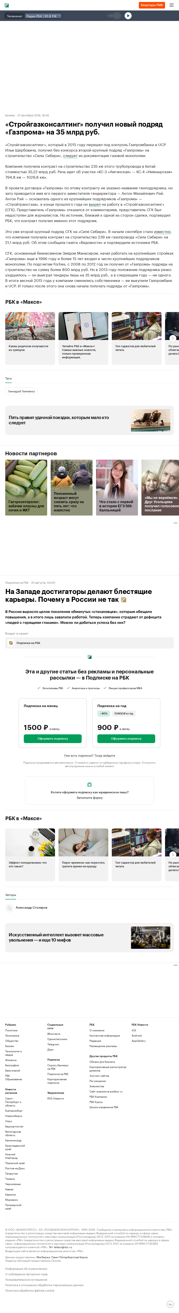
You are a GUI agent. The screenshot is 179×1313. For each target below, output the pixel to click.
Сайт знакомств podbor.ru (106, 1091)
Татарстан (11, 1173)
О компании (97, 1030)
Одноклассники (57, 1039)
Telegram (53, 1044)
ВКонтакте (53, 1033)
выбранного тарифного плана (121, 762)
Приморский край (13, 1206)
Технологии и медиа (13, 1052)
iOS (134, 1030)
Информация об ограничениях (26, 1268)
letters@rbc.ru (63, 1247)
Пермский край (15, 1163)
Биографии (12, 1065)
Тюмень (10, 1178)
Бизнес (10, 115)
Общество (11, 1040)
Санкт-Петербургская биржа (69, 1257)
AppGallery (139, 1040)
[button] (30, 338)
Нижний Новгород (11, 1155)
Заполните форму (90, 797)
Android (137, 1035)
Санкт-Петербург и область (13, 1101)
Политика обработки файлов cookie (29, 1290)
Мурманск (11, 1199)
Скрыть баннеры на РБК (57, 1066)
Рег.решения (98, 1081)
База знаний (12, 1070)
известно (162, 231)
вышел (95, 204)
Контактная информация (105, 1035)
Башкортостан (14, 1126)
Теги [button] (8, 378)
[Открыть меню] (172, 5)
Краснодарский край (15, 1147)
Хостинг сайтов (99, 1075)
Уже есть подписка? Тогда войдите (89, 755)
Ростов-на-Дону (15, 1168)
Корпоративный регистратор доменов (108, 1068)
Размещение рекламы (103, 1046)
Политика (11, 1030)
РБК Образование (13, 1077)
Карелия (10, 1194)
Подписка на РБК (57, 1074)
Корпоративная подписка (57, 1080)
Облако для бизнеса (102, 1061)
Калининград (13, 1140)
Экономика (12, 1035)
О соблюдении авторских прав (26, 1274)
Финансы (11, 1060)
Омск (8, 1121)
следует (70, 155)
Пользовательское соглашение (26, 1279)
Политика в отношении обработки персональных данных (44, 1284)
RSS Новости (55, 1098)
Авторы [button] (10, 894)
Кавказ (9, 1189)
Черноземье (13, 1184)
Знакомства (97, 1086)
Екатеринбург (14, 1110)
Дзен (50, 1049)
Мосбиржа (43, 1257)
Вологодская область (13, 1133)
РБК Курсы (96, 1102)
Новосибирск (13, 1116)
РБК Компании (98, 1096)
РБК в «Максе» (23, 302)
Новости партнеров (31, 453)
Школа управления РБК (104, 1107)
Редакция (95, 1040)
